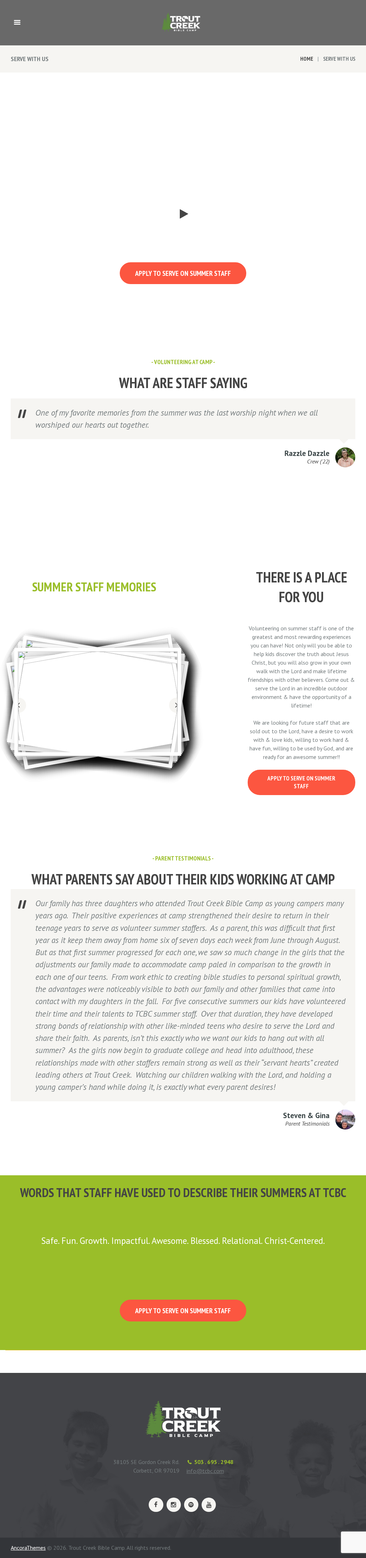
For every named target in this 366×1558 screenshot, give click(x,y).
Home (306, 58)
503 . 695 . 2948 (213, 1461)
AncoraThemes (28, 1547)
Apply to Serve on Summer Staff (183, 273)
